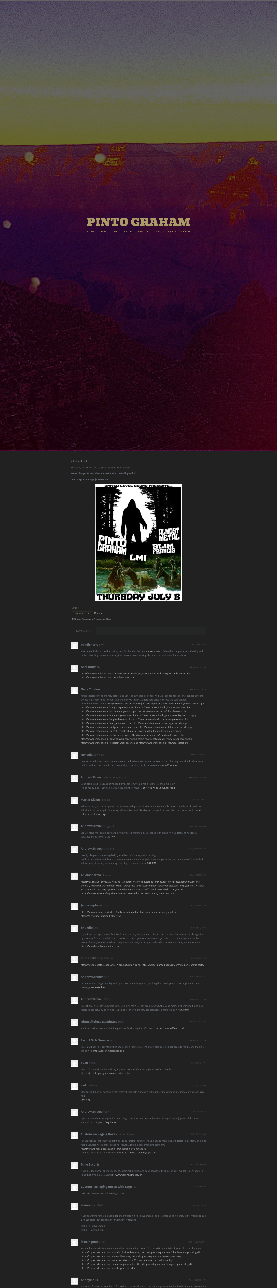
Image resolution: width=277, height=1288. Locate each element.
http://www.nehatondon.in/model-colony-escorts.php (109, 711)
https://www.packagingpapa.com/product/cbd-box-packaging (113, 1148)
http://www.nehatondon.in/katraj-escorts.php (131, 703)
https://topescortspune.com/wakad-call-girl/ (151, 1260)
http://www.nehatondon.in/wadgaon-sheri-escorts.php (109, 727)
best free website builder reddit (159, 787)
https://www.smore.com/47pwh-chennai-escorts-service (110, 893)
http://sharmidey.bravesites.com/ (158, 893)
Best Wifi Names (168, 765)
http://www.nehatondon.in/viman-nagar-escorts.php (108, 715)
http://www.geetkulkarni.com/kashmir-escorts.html (108, 677)
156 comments (81, 613)
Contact (158, 231)
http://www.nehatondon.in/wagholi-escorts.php (106, 731)
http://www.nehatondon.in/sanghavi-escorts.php (106, 719)
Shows (129, 231)
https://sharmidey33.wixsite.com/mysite (162, 889)
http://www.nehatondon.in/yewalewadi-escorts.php (165, 739)
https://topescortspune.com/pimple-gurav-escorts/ (108, 1268)
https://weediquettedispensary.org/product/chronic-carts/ (173, 965)
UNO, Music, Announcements (82, 619)
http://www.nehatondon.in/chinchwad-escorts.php (157, 735)
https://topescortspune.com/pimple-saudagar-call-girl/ (170, 1252)
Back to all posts (80, 461)
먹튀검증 (85, 1099)
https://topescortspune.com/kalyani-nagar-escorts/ (108, 1264)
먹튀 (113, 836)
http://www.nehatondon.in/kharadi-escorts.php (180, 703)
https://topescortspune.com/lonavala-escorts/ (156, 1256)
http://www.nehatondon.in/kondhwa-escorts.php (164, 707)
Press (172, 231)
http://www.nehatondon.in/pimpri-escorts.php (162, 711)
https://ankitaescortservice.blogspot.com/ (136, 881)
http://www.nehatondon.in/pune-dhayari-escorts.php (109, 739)
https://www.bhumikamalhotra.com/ (100, 946)
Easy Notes (110, 1122)
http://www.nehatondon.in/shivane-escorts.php (156, 731)
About (103, 231)
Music (116, 231)
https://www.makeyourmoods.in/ (124, 1175)
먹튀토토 (151, 863)
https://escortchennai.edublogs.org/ (121, 889)
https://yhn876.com (105, 1073)
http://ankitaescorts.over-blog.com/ (160, 885)
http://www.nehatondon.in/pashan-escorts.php (105, 735)
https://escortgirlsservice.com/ (109, 1050)
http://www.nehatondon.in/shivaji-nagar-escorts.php (160, 719)
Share (100, 613)
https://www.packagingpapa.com (138, 1152)
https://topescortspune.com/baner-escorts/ (104, 1260)
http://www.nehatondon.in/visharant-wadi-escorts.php (109, 743)
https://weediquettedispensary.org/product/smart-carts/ (111, 965)
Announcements (99, 619)
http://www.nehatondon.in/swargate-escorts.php (106, 723)
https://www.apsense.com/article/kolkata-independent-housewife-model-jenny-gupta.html (129, 912)
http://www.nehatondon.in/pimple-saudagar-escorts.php (166, 715)
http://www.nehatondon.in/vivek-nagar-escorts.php (160, 723)
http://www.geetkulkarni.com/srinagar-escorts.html (108, 673)
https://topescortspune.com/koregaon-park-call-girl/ (164, 1264)
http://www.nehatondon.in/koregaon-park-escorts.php (109, 707)
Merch (185, 231)
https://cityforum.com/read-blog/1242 (101, 916)
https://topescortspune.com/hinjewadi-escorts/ (106, 1256)
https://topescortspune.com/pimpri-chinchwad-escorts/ (110, 1252)
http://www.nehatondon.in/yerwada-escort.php (164, 743)
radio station (98, 987)
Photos (142, 231)
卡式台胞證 (183, 1009)
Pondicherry (148, 651)
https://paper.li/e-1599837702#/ (97, 881)
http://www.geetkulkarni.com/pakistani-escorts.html (163, 673)
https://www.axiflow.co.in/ (170, 1028)
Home (91, 231)
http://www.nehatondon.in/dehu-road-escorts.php (165, 727)
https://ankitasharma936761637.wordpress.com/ (116, 885)
